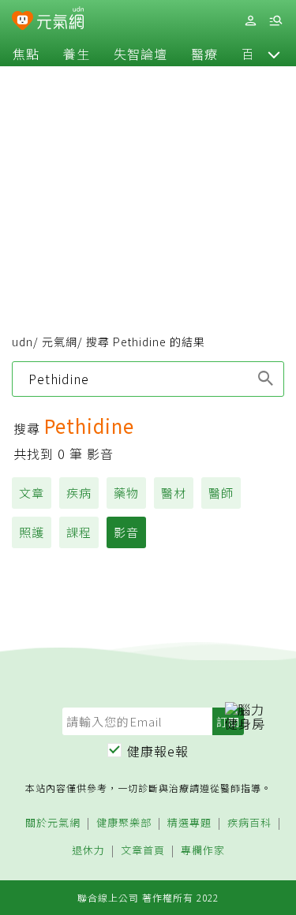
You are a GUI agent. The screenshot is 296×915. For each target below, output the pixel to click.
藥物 (126, 492)
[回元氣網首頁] (60, 20)
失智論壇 (140, 53)
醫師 (221, 492)
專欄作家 (203, 851)
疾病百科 (249, 823)
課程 (79, 532)
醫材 (173, 492)
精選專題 (189, 823)
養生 (76, 53)
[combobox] (148, 378)
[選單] (275, 21)
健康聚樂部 (124, 823)
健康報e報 (158, 751)
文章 (31, 492)
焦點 (26, 53)
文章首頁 (143, 851)
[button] (274, 54)
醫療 (204, 53)
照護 (31, 532)
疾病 (79, 492)
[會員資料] (250, 21)
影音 (126, 532)
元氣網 (59, 341)
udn (22, 341)
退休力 (88, 851)
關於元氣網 (53, 823)
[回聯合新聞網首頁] (22, 22)
